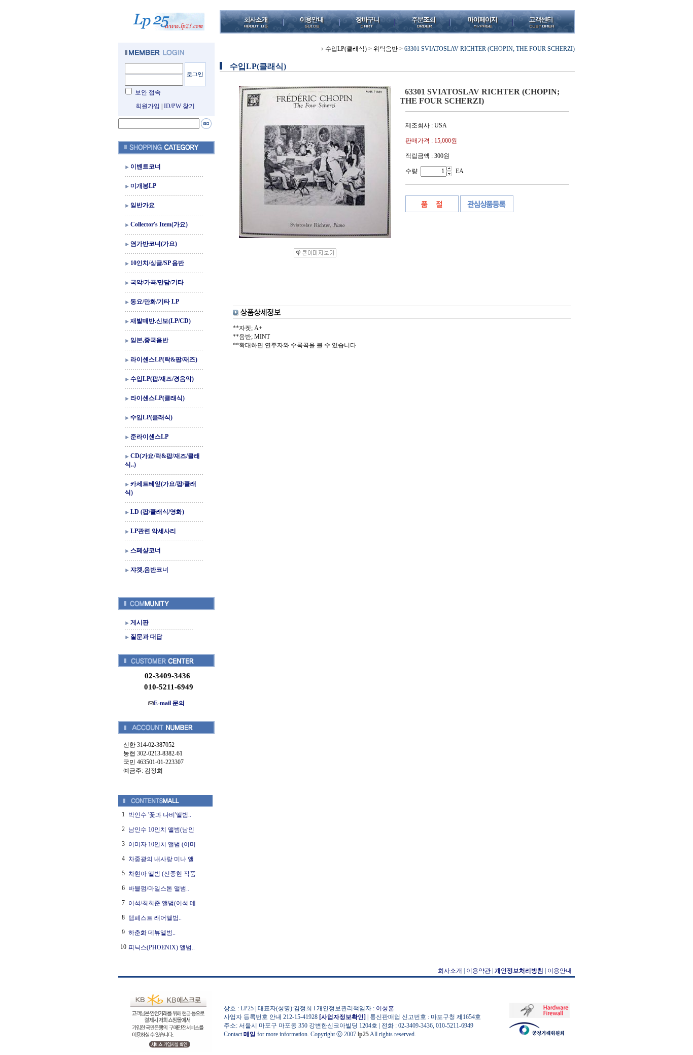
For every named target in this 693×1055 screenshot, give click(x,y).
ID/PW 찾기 (179, 106)
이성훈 (385, 1008)
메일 (250, 1034)
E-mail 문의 (169, 703)
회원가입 (147, 106)
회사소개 (450, 970)
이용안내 (559, 970)
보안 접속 (148, 92)
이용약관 (478, 970)
